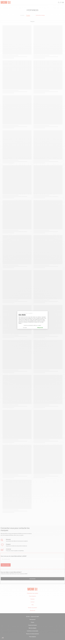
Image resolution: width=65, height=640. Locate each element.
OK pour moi (40, 327)
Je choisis (25, 327)
